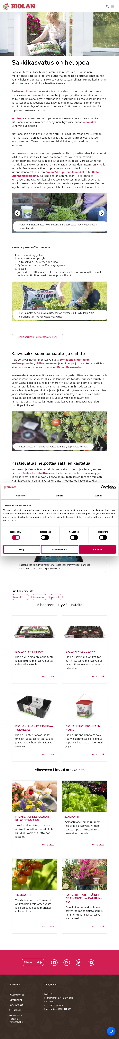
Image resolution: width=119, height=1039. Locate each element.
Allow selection (59, 549)
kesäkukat (39, 597)
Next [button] (101, 213)
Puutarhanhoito (16, 994)
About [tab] (98, 495)
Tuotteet (16, 1010)
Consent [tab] (20, 495)
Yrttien (16, 118)
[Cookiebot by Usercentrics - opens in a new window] (103, 487)
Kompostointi (15, 999)
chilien (40, 363)
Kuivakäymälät (16, 1004)
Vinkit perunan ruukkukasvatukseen (37, 336)
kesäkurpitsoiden (23, 363)
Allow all (97, 549)
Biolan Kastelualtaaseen (39, 473)
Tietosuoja (14, 1018)
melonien (51, 363)
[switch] (45, 537)
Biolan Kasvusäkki (69, 367)
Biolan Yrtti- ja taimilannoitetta (66, 172)
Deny (21, 549)
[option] (59, 34)
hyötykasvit (20, 597)
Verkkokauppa (16, 1021)
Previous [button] (17, 213)
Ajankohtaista (15, 1015)
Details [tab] (59, 495)
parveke (56, 597)
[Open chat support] (111, 1031)
